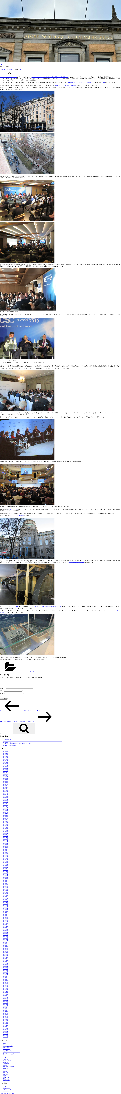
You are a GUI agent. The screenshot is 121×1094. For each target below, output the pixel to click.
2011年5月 (5, 921)
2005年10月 (5, 1010)
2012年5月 (5, 905)
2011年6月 (5, 920)
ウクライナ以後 (7, 739)
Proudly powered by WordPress (7, 1093)
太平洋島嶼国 (6, 1063)
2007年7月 (5, 983)
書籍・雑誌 (5, 1074)
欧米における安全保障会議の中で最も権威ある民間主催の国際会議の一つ (50, 77)
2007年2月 (5, 991)
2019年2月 (5, 800)
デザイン (5, 1056)
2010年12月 (5, 924)
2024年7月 (5, 757)
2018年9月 (5, 808)
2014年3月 (5, 876)
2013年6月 (5, 889)
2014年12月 (5, 867)
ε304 (1, 64)
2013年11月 (5, 881)
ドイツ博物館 (20, 515)
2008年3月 (5, 972)
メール (2, 693)
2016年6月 (5, 840)
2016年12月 (5, 834)
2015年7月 (5, 856)
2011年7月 (5, 918)
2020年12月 (5, 772)
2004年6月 (5, 1034)
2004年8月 (5, 1031)
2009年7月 (5, 948)
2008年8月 (5, 964)
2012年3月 (5, 908)
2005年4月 (5, 1019)
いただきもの (6, 1049)
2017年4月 (5, 828)
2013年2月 (5, 893)
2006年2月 (5, 1004)
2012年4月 (5, 907)
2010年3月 (5, 938)
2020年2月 (5, 784)
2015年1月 (5, 865)
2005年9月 (5, 1011)
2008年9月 (5, 963)
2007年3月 (5, 989)
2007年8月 (5, 982)
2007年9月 (5, 980)
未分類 (4, 1075)
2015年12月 (5, 849)
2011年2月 (5, 923)
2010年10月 (5, 927)
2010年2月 (5, 939)
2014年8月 (5, 871)
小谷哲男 (81, 82)
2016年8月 (5, 837)
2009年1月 (5, 957)
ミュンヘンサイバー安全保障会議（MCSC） (66, 85)
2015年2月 (5, 864)
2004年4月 (5, 1037)
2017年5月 (5, 827)
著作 (4, 1078)
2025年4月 (5, 753)
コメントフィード (7, 1089)
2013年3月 (5, 892)
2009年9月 (5, 946)
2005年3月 (5, 1020)
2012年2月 (5, 909)
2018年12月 (5, 803)
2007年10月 (5, 979)
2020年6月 (5, 779)
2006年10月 (5, 997)
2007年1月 (5, 992)
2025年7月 (5, 751)
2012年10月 (5, 899)
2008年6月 (5, 967)
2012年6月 (5, 904)
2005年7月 (5, 1014)
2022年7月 (5, 765)
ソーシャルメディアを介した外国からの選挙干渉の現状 (17, 743)
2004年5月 (5, 1035)
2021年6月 (5, 769)
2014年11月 (5, 868)
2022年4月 (5, 766)
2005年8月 (5, 1013)
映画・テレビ (6, 1072)
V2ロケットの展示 (14, 606)
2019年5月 (5, 796)
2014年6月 (5, 874)
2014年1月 (5, 878)
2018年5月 (5, 813)
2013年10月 (5, 883)
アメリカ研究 (6, 1047)
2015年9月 (5, 853)
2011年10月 (5, 915)
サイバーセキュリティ (26, 671)
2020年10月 (5, 775)
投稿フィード (6, 1088)
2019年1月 (5, 802)
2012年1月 (5, 911)
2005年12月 (5, 1007)
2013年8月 (5, 886)
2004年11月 (5, 1026)
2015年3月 (5, 862)
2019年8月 (5, 791)
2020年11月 (5, 774)
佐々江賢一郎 (71, 82)
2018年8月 (5, 809)
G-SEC (4, 1043)
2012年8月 (5, 902)
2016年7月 (5, 839)
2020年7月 (5, 778)
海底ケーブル (6, 1077)
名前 (2, 690)
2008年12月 (5, 958)
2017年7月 (5, 825)
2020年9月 (5, 777)
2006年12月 (5, 994)
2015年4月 (5, 861)
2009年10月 (5, 945)
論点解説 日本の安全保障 (9, 745)
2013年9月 (5, 884)
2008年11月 (5, 960)
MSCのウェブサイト (13, 509)
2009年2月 (5, 955)
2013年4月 (5, 890)
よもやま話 (5, 1059)
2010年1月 (5, 941)
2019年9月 (5, 790)
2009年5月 (5, 951)
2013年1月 (5, 895)
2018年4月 (5, 815)
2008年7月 (5, 966)
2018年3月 (5, 816)
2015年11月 (5, 850)
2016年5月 (5, 842)
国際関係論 (5, 1062)
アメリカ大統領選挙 (8, 1046)
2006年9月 (5, 998)
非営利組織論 (6, 1080)
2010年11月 (5, 926)
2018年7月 (5, 810)
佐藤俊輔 (89, 82)
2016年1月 (5, 847)
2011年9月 (5, 917)
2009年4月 (5, 952)
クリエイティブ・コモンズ (9, 1053)
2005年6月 (5, 1016)
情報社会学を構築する (8, 1066)
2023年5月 (5, 760)
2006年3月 (5, 1003)
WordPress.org (6, 1091)
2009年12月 (5, 942)
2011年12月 (5, 912)
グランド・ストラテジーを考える (11, 1052)
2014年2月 (5, 877)
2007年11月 (5, 977)
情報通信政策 (6, 1068)
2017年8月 (5, 824)
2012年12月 (5, 896)
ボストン (5, 1057)
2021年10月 (5, 768)
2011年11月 (5, 914)
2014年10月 (5, 870)
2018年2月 (5, 818)
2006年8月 (5, 1000)
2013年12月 (5, 880)
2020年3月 (5, 782)
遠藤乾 (103, 82)
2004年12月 (5, 1025)
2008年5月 (5, 969)
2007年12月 (5, 976)
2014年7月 (5, 873)
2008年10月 (5, 961)
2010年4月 (5, 936)
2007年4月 (5, 988)
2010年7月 (5, 932)
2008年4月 (5, 970)
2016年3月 (5, 844)
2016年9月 (5, 836)
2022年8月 (5, 763)
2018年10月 (5, 806)
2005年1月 (5, 1023)
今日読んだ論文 (7, 1060)
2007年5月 (5, 986)
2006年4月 (5, 1001)
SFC (4, 1044)
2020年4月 (5, 781)
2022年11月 (5, 762)
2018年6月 (5, 812)
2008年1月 (5, 975)
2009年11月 (5, 943)
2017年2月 (5, 831)
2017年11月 (5, 821)
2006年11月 (5, 995)
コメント (3, 688)
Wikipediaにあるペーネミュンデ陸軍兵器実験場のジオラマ (46, 606)
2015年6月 (5, 858)
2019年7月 (5, 793)
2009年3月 (5, 954)
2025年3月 (5, 754)
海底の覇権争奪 (7, 742)
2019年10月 (5, 788)
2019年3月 (5, 799)
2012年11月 (5, 898)
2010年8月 (5, 930)
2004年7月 (5, 1032)
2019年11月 (5, 787)
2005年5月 (5, 1017)
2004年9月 (5, 1029)
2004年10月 (5, 1028)
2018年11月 (5, 805)
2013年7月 (5, 887)
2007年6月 (5, 985)
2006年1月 (5, 1006)
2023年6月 (5, 759)
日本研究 (5, 1071)
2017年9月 (5, 822)
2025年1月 (5, 756)
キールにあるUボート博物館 (76, 562)
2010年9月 (5, 929)
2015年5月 (5, 859)
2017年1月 (5, 833)
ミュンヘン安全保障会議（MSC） (8, 77)
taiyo (20, 69)
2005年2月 (5, 1022)
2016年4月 (5, 843)
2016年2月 (5, 846)
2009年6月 (5, 949)
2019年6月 (5, 794)
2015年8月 (5, 855)
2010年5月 (5, 935)
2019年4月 (5, 797)
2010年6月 (5, 933)
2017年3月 (5, 830)
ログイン (5, 1086)
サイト (1, 696)
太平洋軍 (5, 1065)
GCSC (1, 362)
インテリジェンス (7, 1050)
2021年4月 (5, 771)
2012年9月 (5, 901)
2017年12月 (5, 819)
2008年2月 (5, 973)
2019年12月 (5, 785)
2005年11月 (5, 1008)
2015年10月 (5, 852)
